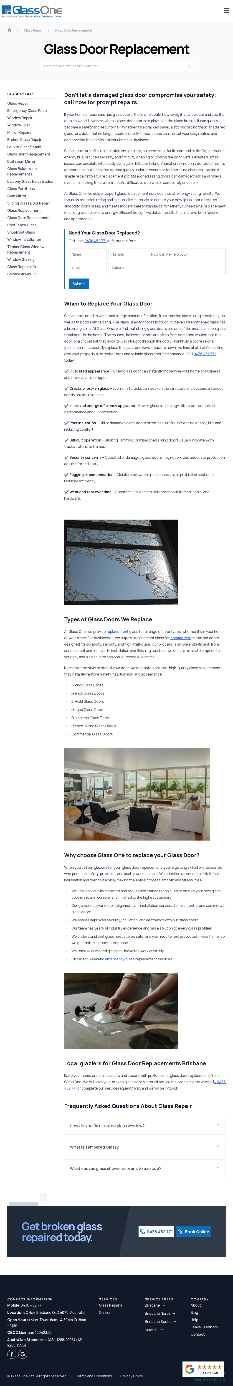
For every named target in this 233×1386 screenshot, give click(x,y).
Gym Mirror (16, 195)
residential (189, 905)
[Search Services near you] (190, 66)
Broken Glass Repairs (25, 139)
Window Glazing (21, 259)
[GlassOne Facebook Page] (11, 1354)
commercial (180, 637)
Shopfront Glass (21, 232)
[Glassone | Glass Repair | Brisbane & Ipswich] (32, 11)
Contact (198, 1334)
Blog (194, 1312)
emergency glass (120, 959)
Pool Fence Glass (22, 224)
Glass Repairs (110, 1305)
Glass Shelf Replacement (28, 154)
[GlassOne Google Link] (22, 1354)
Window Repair (20, 117)
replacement (117, 631)
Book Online (197, 1231)
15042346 (29, 1332)
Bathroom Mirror (21, 161)
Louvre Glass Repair (24, 146)
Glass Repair (18, 103)
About (196, 1305)
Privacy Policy (131, 1376)
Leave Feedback (204, 1326)
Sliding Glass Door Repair (28, 203)
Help (194, 1319)
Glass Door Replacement (28, 217)
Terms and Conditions (94, 1376)
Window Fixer (18, 125)
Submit (79, 283)
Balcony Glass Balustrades (30, 181)
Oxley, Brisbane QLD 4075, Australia (46, 1312)
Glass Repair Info (21, 266)
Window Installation (24, 239)
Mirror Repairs (19, 132)
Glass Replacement (24, 210)
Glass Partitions (21, 188)
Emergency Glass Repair (28, 110)
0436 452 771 (95, 240)
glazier (70, 347)
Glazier (105, 1312)
